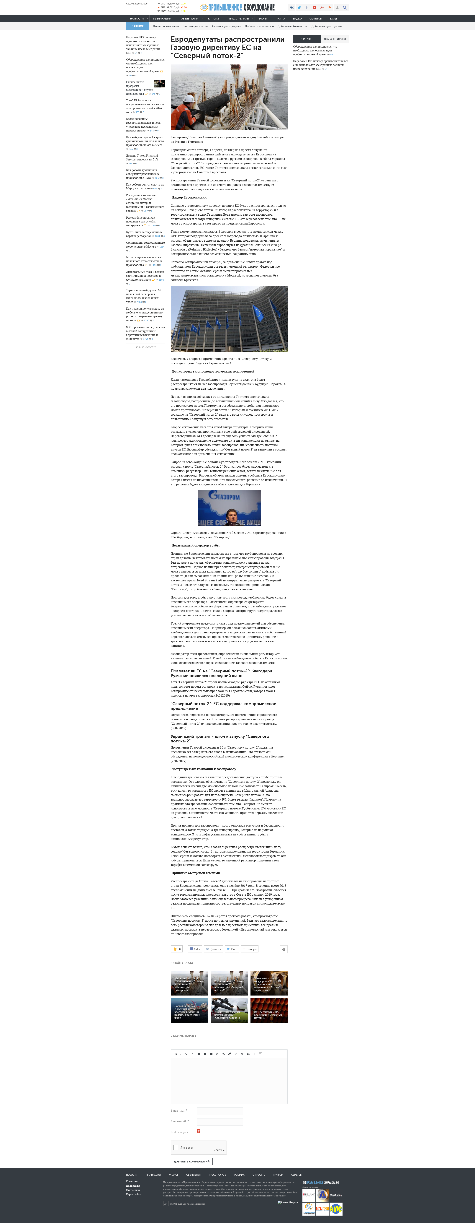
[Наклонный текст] (181, 1053)
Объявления (190, 18)
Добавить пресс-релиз (327, 26)
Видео (297, 18)
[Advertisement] (321, 132)
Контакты (132, 1181)
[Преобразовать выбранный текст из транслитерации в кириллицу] (254, 1053)
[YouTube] (314, 7)
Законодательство (195, 26)
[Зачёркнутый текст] (192, 1053)
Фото (281, 18)
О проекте (259, 1175)
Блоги (262, 18)
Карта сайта (133, 1194)
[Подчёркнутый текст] (186, 1053)
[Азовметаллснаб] (336, 1214)
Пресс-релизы (239, 18)
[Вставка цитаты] (248, 1053)
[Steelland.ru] (336, 1200)
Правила (278, 1175)
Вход (333, 18)
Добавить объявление (293, 26)
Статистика (133, 1190)
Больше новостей (145, 347)
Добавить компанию (259, 26)
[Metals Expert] (322, 1214)
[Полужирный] (175, 1053)
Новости (137, 18)
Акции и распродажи (226, 26)
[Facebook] (307, 7)
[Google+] (322, 7)
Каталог (214, 18)
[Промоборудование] (308, 1214)
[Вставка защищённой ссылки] (230, 1053)
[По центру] (205, 1053)
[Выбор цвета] (236, 1053)
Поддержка (133, 1185)
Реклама (239, 1175)
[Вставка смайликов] (217, 1053)
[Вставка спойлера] (260, 1053)
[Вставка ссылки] (224, 1053)
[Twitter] (299, 7)
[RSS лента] (329, 7)
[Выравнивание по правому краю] (211, 1053)
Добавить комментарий (192, 1161)
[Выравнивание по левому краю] (199, 1053)
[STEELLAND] (308, 1200)
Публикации (162, 18)
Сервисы (315, 18)
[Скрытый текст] (242, 1053)
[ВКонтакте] (291, 7)
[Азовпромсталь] (322, 1200)
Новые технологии (166, 26)
